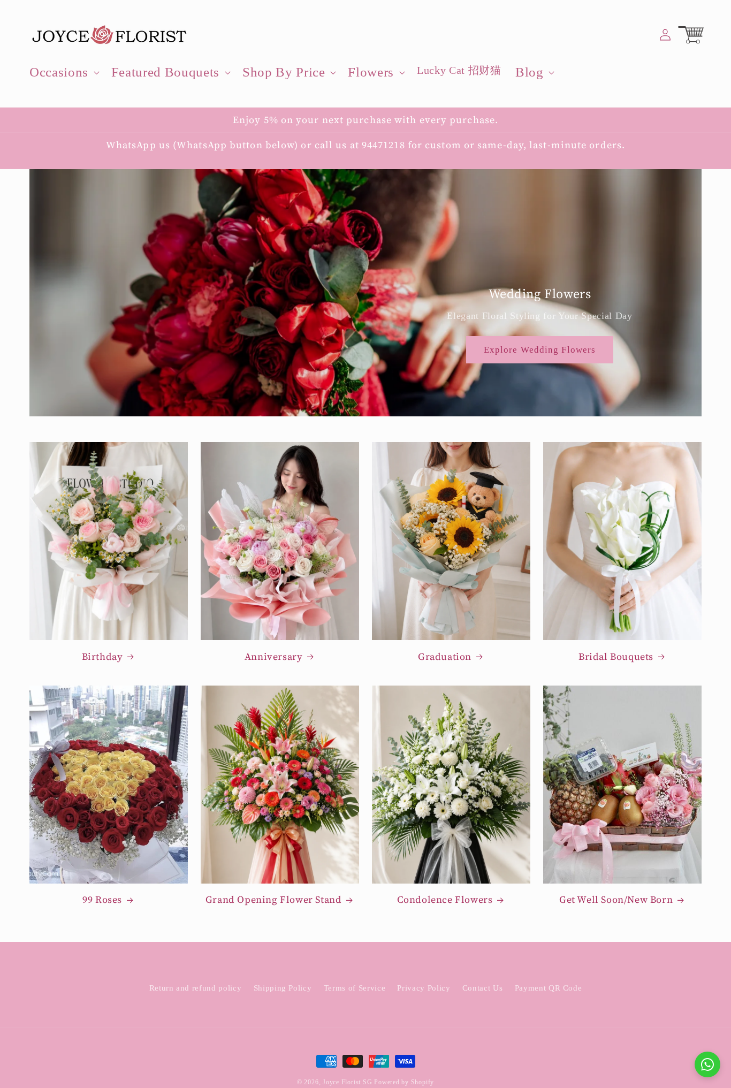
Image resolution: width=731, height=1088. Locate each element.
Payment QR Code (548, 987)
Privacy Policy (423, 987)
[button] (63, 72)
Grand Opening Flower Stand (273, 900)
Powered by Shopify (404, 1082)
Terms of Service (355, 987)
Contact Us (482, 987)
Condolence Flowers (445, 900)
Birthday (102, 656)
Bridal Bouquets (615, 656)
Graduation (444, 656)
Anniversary (274, 656)
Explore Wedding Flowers (540, 350)
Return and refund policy (195, 987)
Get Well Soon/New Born (616, 900)
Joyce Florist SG (347, 1082)
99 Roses (102, 900)
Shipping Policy (283, 987)
